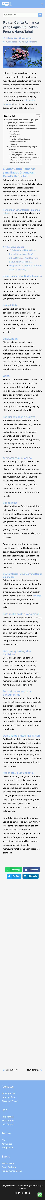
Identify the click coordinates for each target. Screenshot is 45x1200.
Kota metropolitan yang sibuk (22, 152)
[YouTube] (26, 1193)
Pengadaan (7, 1147)
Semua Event (8, 1163)
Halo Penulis (8, 1117)
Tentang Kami (8, 1093)
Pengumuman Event (12, 1171)
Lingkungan (15, 134)
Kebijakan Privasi (10, 1101)
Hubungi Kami (8, 1097)
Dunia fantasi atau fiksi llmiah (21, 160)
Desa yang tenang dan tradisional (23, 155)
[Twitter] (19, 1193)
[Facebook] (16, 1193)
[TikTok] (29, 1193)
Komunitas (7, 1144)
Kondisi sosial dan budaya (20, 139)
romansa (37, 595)
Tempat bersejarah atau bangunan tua (25, 157)
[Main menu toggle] (42, 4)
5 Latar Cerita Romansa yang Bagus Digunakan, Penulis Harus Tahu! (22, 121)
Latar (5, 213)
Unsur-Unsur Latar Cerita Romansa (23, 129)
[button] (13, 869)
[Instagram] (22, 1193)
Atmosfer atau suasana (19, 141)
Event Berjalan (9, 1167)
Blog (4, 1140)
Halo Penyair (8, 1124)
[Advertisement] (22, 973)
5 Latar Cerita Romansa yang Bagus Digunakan (23, 148)
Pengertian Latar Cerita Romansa (22, 126)
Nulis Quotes (8, 1120)
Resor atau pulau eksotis (20, 162)
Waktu (13, 136)
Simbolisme (15, 144)
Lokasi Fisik (15, 131)
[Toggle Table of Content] (37, 116)
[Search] (40, 15)
